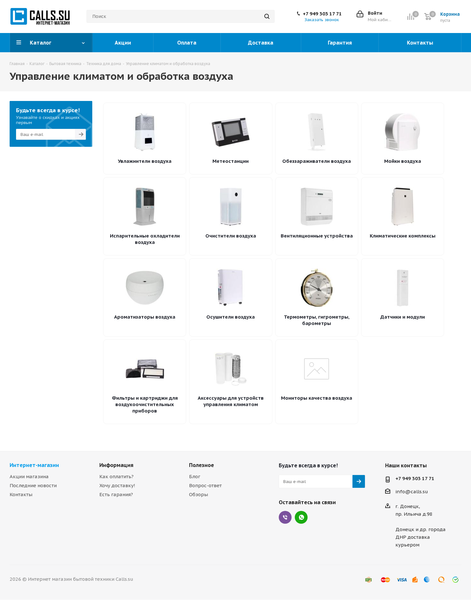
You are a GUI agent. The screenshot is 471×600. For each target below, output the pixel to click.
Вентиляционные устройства (317, 236)
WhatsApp (301, 517)
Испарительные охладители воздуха (145, 239)
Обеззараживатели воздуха (316, 161)
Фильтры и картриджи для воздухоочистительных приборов (145, 404)
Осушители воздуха (230, 317)
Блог (194, 476)
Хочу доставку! (117, 485)
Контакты (21, 494)
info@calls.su (411, 491)
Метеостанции (230, 161)
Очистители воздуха (230, 236)
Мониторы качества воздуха (316, 398)
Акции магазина (29, 476)
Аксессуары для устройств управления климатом (231, 401)
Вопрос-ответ (205, 485)
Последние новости (33, 485)
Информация (116, 465)
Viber (285, 517)
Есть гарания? (116, 494)
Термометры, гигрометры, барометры (317, 320)
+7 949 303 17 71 (322, 14)
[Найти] (267, 16)
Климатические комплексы (402, 236)
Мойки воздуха (402, 161)
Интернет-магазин (34, 465)
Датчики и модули (402, 317)
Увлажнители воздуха (144, 161)
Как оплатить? (116, 476)
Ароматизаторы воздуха (144, 317)
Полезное (201, 465)
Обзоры (198, 494)
